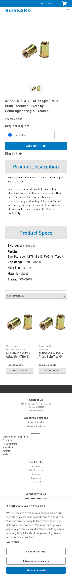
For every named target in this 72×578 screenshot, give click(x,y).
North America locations (35, 410)
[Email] (10, 153)
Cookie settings (36, 551)
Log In (43, 3)
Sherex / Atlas (13, 346)
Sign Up (54, 3)
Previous (60, 296)
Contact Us (36, 481)
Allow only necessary (36, 561)
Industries (36, 478)
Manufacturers (10, 443)
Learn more (12, 541)
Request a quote (19, 371)
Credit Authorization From (15, 436)
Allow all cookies (36, 570)
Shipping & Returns (36, 426)
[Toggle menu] (66, 10)
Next (65, 296)
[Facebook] (6, 153)
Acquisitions (9, 447)
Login (30, 422)
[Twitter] (17, 153)
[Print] (13, 153)
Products (7, 440)
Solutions (36, 474)
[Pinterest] (20, 153)
